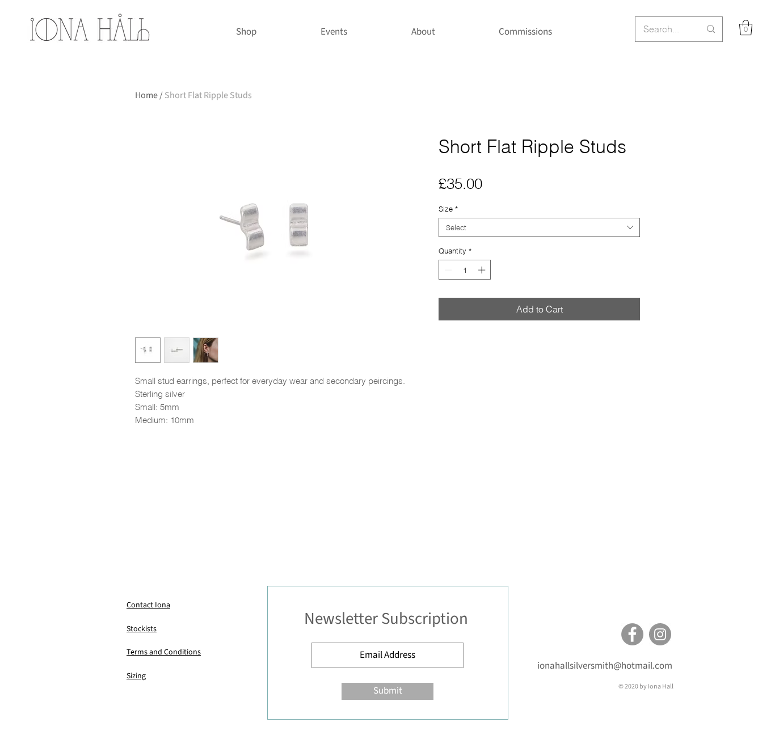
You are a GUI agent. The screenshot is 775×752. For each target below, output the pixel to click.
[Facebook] (632, 634)
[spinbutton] (465, 270)
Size (448, 208)
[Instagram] (660, 634)
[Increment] (483, 270)
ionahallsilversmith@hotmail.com (604, 666)
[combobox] (539, 227)
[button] (745, 27)
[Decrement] (447, 270)
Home (146, 95)
